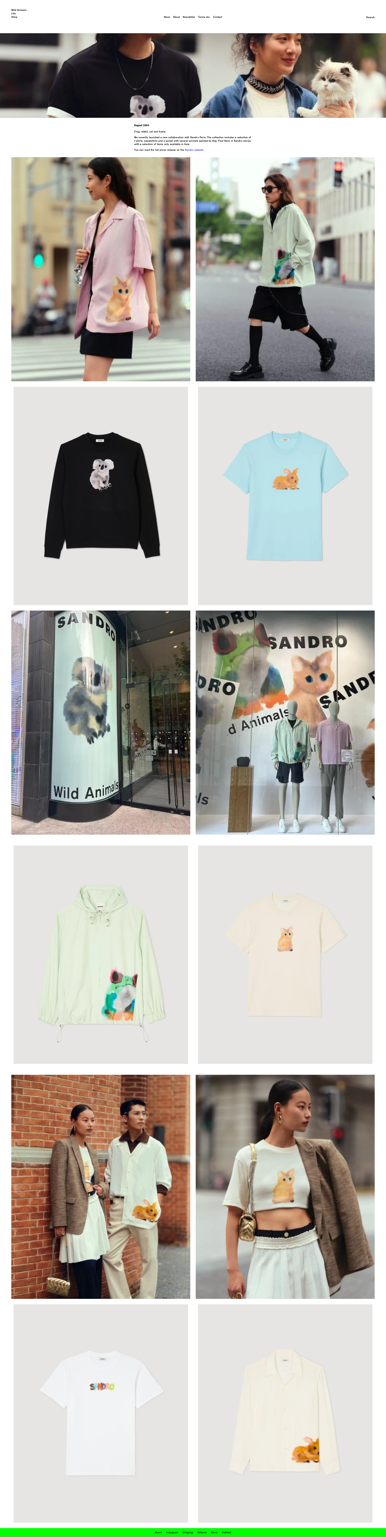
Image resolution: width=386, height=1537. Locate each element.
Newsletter (189, 17)
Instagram (172, 1532)
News (167, 17)
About (176, 17)
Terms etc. (204, 17)
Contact (217, 17)
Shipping (188, 1532)
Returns (202, 1532)
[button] (370, 17)
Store (214, 1532)
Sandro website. (194, 149)
